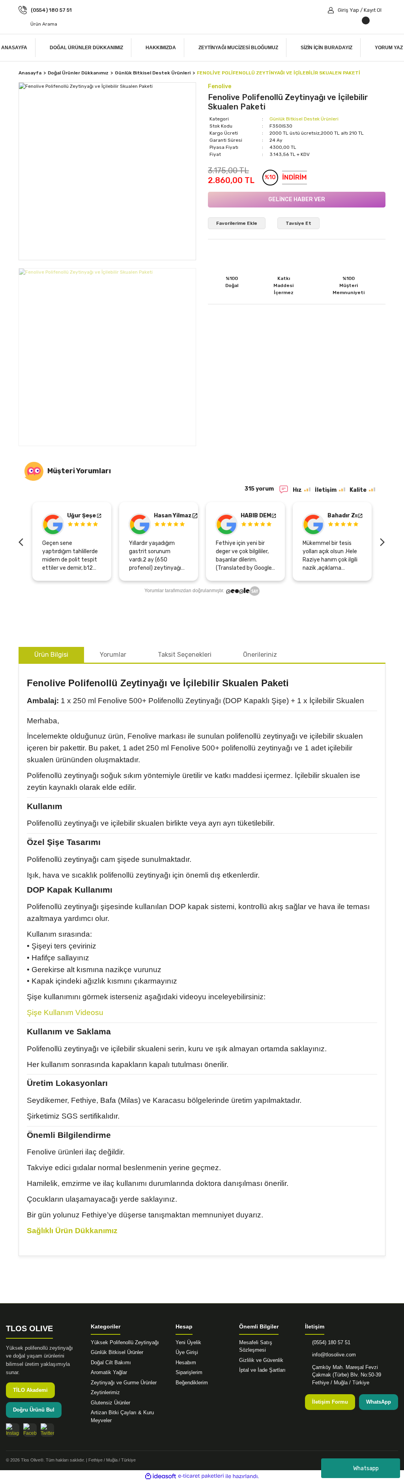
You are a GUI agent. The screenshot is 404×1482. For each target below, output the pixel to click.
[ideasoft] (160, 1476)
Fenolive (219, 86)
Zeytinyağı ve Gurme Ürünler (124, 1383)
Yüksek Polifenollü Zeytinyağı (125, 1342)
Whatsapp (366, 1468)
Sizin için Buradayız (326, 47)
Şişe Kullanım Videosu (65, 1012)
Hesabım (186, 1362)
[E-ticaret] (201, 1476)
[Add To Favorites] (237, 223)
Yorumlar (113, 654)
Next (381, 541)
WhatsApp (378, 1402)
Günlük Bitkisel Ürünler (117, 1352)
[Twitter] (47, 1430)
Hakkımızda (161, 47)
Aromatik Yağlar (109, 1372)
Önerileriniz (260, 654)
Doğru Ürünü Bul (33, 1410)
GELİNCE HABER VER (296, 199)
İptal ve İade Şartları (262, 1370)
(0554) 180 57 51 (331, 1342)
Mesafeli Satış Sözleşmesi (255, 1346)
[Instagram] (12, 1430)
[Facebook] (30, 1430)
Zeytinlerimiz (105, 1392)
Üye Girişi (187, 1352)
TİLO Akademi (30, 1390)
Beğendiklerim (192, 1383)
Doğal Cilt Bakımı (111, 1362)
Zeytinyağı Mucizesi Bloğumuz (238, 47)
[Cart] (344, 24)
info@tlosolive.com (334, 1355)
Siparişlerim (189, 1372)
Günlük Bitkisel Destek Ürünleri (304, 119)
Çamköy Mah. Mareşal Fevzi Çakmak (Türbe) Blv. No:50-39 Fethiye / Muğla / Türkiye (346, 1375)
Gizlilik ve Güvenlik (261, 1360)
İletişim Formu (330, 1402)
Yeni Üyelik (188, 1342)
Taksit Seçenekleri (184, 654)
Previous (22, 541)
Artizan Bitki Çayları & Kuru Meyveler (122, 1416)
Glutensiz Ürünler (110, 1403)
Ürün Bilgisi (51, 654)
